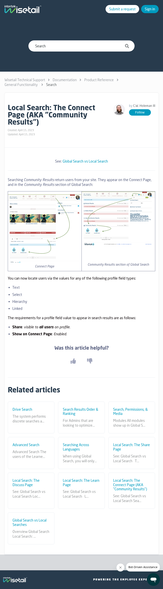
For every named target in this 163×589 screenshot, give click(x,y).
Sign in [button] (150, 9)
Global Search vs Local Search (85, 161)
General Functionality (22, 84)
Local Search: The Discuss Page (26, 482)
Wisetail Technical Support (25, 79)
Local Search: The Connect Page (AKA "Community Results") (130, 484)
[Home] (23, 9)
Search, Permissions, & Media (130, 411)
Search (51, 84)
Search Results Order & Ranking (80, 411)
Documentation (65, 79)
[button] (73, 361)
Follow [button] (140, 112)
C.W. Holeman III (144, 106)
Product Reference (99, 79)
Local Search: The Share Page (131, 447)
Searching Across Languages (76, 447)
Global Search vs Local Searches (30, 522)
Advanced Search (26, 445)
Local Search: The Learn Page (81, 482)
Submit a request (122, 9)
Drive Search (22, 409)
